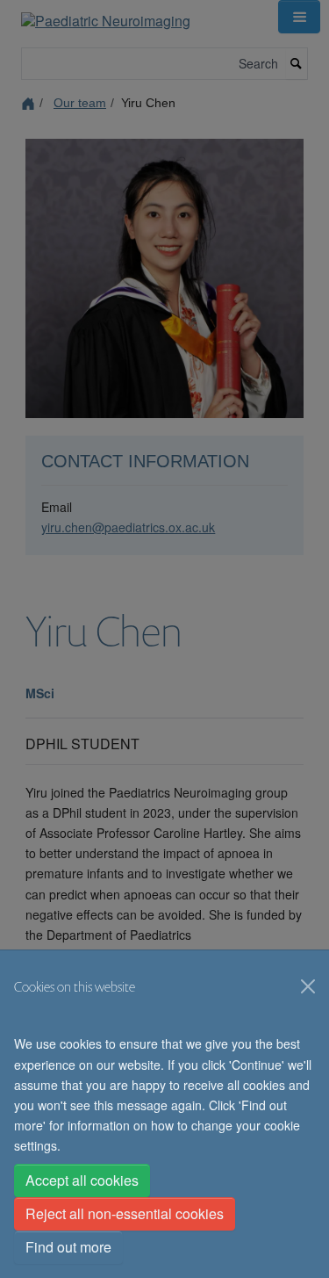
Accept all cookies (82, 1180)
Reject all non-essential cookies (124, 1213)
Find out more (68, 1247)
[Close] (308, 986)
